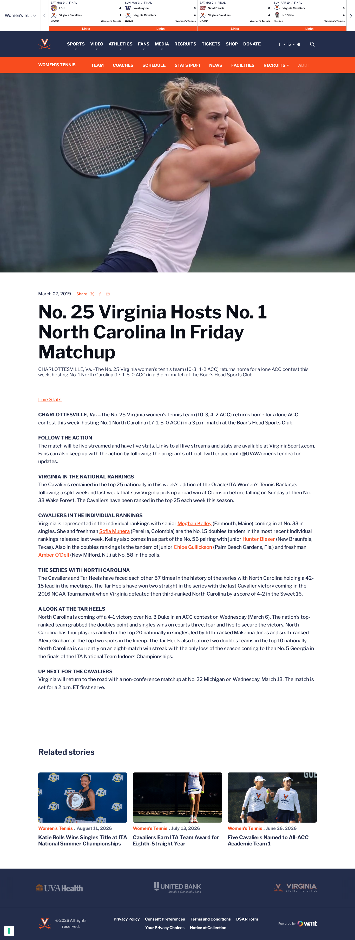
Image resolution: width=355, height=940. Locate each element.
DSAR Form (247, 919)
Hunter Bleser (258, 539)
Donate (252, 44)
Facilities (242, 65)
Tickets (211, 44)
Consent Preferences (165, 919)
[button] (351, 15)
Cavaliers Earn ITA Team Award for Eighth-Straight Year (176, 840)
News (215, 65)
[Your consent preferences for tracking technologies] (9, 931)
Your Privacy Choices (165, 927)
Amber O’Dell (53, 555)
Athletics (121, 44)
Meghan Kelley (195, 523)
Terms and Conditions (210, 919)
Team (97, 65)
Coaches (123, 65)
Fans (143, 44)
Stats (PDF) (187, 65)
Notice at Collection (208, 927)
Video (96, 44)
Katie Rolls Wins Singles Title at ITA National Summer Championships (82, 840)
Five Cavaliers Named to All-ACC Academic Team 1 (268, 840)
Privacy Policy (127, 919)
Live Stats (50, 400)
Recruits (185, 44)
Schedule (154, 65)
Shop (232, 44)
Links (86, 28)
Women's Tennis (55, 828)
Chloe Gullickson (193, 547)
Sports (76, 44)
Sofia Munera (114, 531)
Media (162, 44)
